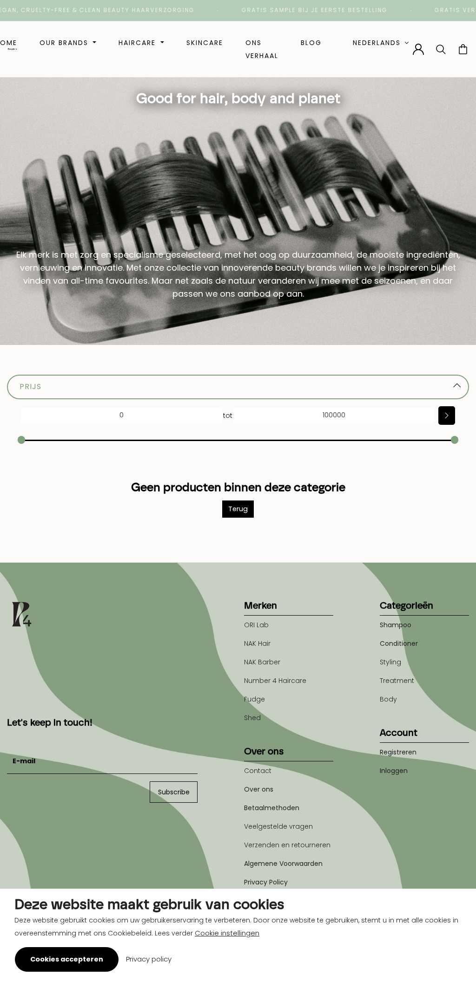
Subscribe (174, 792)
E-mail (18, 738)
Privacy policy (149, 959)
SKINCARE (204, 42)
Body (388, 699)
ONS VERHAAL (261, 49)
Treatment (397, 680)
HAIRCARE (139, 42)
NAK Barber (262, 662)
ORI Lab (256, 625)
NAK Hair (257, 643)
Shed (252, 717)
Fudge (254, 699)
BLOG (311, 42)
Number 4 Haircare (275, 680)
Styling (390, 662)
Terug (238, 508)
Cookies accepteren (66, 959)
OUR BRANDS (65, 42)
